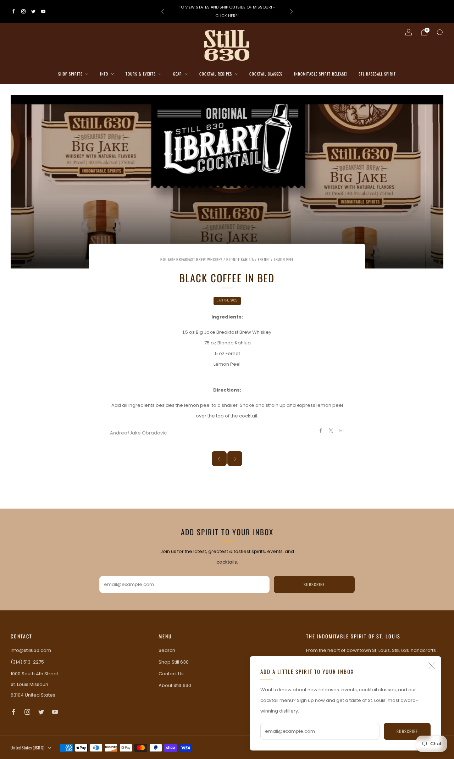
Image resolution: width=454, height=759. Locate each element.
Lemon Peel (284, 259)
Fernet (264, 259)
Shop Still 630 (174, 662)
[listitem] (227, 11)
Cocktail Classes (265, 74)
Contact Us (171, 673)
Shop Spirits (70, 74)
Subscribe (407, 731)
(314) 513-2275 (27, 662)
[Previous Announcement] (162, 11)
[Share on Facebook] (320, 430)
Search (167, 650)
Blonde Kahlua (240, 259)
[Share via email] (341, 430)
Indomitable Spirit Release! (320, 74)
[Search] (439, 32)
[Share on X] (331, 430)
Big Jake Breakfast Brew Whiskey (191, 259)
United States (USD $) (27, 747)
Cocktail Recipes (215, 74)
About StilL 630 (175, 685)
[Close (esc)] (431, 665)
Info (104, 74)
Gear (177, 74)
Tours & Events (141, 74)
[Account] (408, 32)
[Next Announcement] (291, 11)
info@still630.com (31, 650)
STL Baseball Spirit (377, 74)
